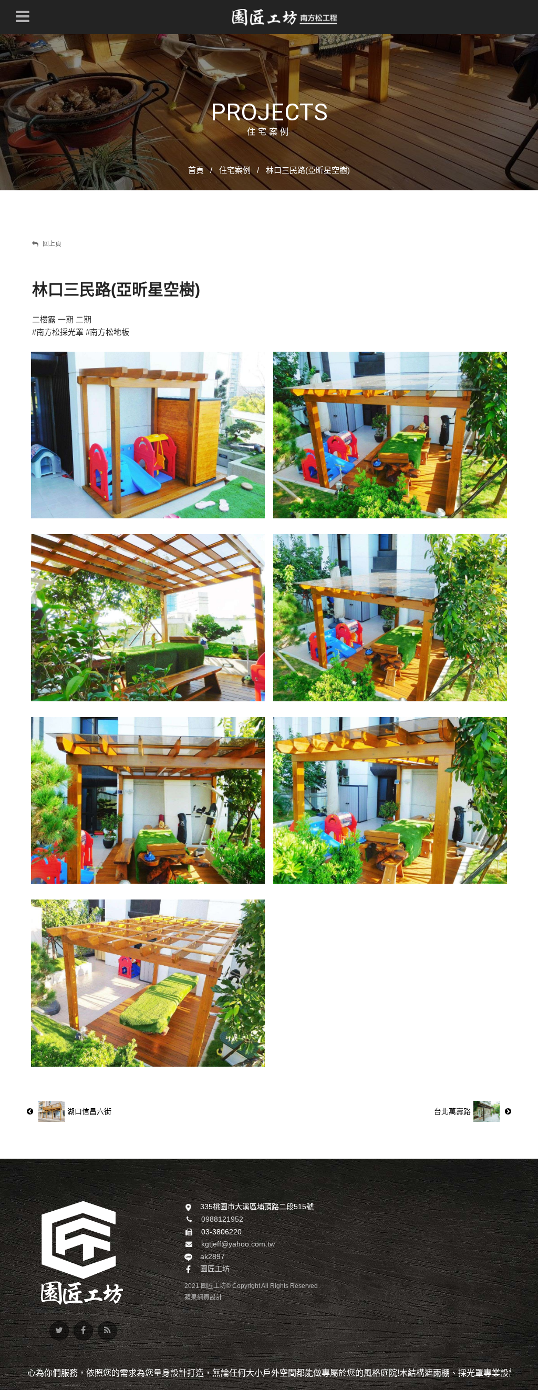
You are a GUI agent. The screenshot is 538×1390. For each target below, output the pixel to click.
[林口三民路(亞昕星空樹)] (148, 617)
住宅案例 (235, 170)
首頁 (196, 170)
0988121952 (222, 1219)
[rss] (107, 1331)
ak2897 (212, 1256)
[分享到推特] (59, 1331)
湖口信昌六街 (89, 1111)
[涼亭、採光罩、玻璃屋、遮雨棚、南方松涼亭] (82, 1252)
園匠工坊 (215, 1268)
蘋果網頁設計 (203, 1297)
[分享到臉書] (83, 1331)
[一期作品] (148, 435)
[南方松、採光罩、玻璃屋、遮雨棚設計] (284, 17)
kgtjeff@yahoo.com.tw (238, 1244)
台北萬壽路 (452, 1111)
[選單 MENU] (22, 16)
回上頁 (51, 244)
